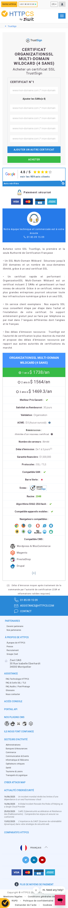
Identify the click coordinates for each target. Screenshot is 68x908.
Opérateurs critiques (15, 764)
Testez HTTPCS (9, 4)
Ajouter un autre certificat (34, 149)
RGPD (15, 900)
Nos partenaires (14, 630)
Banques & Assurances (16, 748)
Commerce (11, 752)
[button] (34, 573)
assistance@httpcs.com (37, 605)
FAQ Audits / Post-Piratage (18, 686)
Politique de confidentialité (38, 900)
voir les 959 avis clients (35, 176)
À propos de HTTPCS (16, 643)
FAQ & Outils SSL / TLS (16, 683)
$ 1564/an (35, 381)
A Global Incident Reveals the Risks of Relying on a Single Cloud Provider (33, 805)
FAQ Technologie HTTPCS (17, 679)
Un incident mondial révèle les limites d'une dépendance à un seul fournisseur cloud (31, 798)
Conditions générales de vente (45, 896)
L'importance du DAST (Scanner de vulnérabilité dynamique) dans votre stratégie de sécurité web (32, 822)
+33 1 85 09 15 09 (27, 4)
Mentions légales (12, 896)
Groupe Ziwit (12, 654)
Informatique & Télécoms (17, 760)
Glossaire (10, 690)
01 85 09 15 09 (35, 237)
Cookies (47, 905)
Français (35, 848)
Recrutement (13, 650)
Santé (8, 768)
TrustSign (12, 26)
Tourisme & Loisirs (14, 771)
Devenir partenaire (15, 626)
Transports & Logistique (16, 775)
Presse (10, 646)
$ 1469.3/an (36, 391)
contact (26, 611)
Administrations (13, 745)
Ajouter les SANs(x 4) (34, 98)
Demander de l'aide (25, 905)
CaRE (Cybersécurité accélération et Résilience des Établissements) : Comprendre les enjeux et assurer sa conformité (33, 814)
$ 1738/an (36, 372)
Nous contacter (13, 694)
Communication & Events (17, 756)
